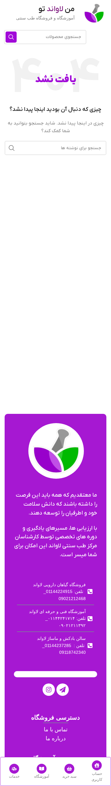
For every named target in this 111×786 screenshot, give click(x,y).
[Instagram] (49, 689)
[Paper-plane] (62, 689)
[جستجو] (11, 37)
